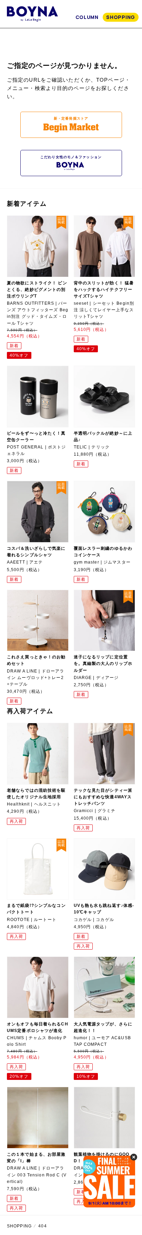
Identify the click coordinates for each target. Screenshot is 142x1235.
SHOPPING (120, 17)
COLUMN (87, 17)
